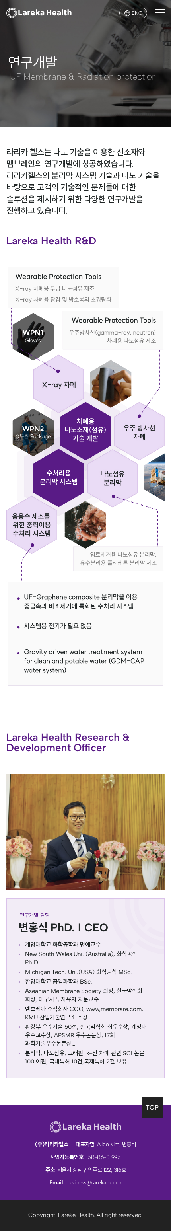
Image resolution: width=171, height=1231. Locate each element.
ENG (137, 13)
